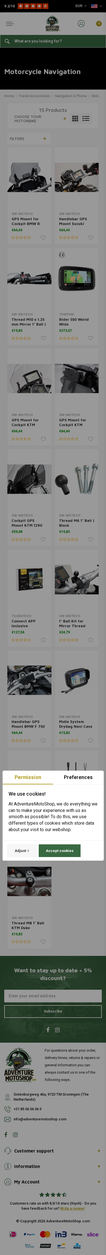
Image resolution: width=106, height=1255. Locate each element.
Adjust (20, 851)
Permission (27, 777)
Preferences (78, 777)
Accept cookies (59, 851)
